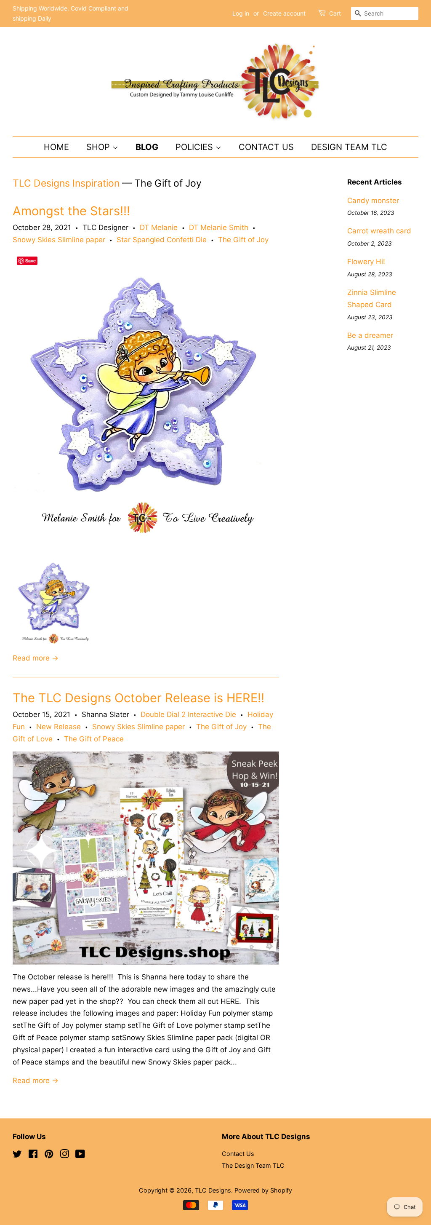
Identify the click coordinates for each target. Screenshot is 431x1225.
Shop (99, 147)
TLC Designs (213, 1190)
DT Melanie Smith (218, 227)
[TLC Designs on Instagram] (64, 1155)
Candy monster (373, 200)
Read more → (36, 658)
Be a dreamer (370, 335)
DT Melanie (159, 227)
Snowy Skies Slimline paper (59, 239)
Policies (196, 147)
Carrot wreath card (379, 231)
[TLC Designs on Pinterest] (48, 1155)
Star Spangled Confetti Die (162, 239)
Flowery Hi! (366, 261)
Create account (284, 13)
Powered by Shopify (263, 1190)
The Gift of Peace (94, 739)
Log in (240, 13)
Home (56, 147)
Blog (147, 147)
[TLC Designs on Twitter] (17, 1155)
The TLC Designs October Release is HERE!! (138, 697)
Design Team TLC (349, 147)
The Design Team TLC (253, 1165)
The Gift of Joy (243, 239)
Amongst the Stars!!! (71, 210)
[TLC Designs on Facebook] (33, 1155)
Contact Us (266, 147)
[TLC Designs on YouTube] (80, 1155)
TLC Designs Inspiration (66, 183)
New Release (58, 726)
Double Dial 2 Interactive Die (188, 714)
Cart (335, 13)
